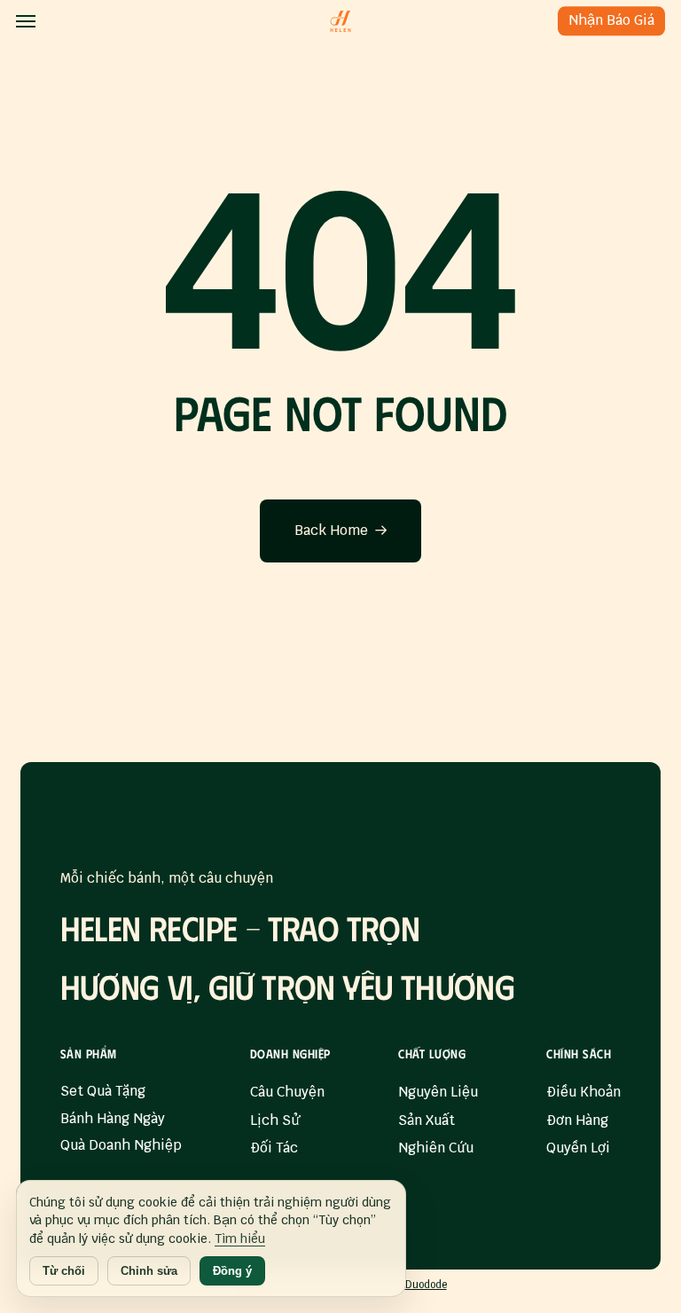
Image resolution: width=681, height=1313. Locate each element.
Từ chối (64, 1271)
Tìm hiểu (240, 1238)
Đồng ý (232, 1271)
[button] (25, 21)
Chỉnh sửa (149, 1271)
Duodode (426, 1284)
